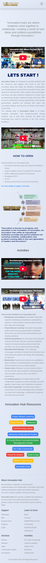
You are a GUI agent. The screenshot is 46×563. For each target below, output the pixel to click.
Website (4, 543)
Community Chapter (8, 550)
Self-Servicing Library (23, 428)
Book (26, 515)
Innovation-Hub (23, 466)
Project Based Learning (23, 416)
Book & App (33, 455)
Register (4, 524)
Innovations (5, 553)
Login (3, 527)
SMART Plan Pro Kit (23, 461)
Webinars (31, 422)
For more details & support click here (15, 186)
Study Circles (16, 422)
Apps (3, 546)
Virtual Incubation (15, 455)
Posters (4, 540)
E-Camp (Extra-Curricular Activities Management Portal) (23, 441)
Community (28, 524)
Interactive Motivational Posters (23, 434)
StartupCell (28, 531)
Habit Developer (30, 527)
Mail (2, 518)
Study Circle (29, 546)
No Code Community (23, 449)
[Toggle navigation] (42, 4)
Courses (27, 518)
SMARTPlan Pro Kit (31, 521)
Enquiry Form (6, 521)
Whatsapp (5, 515)
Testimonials (29, 553)
